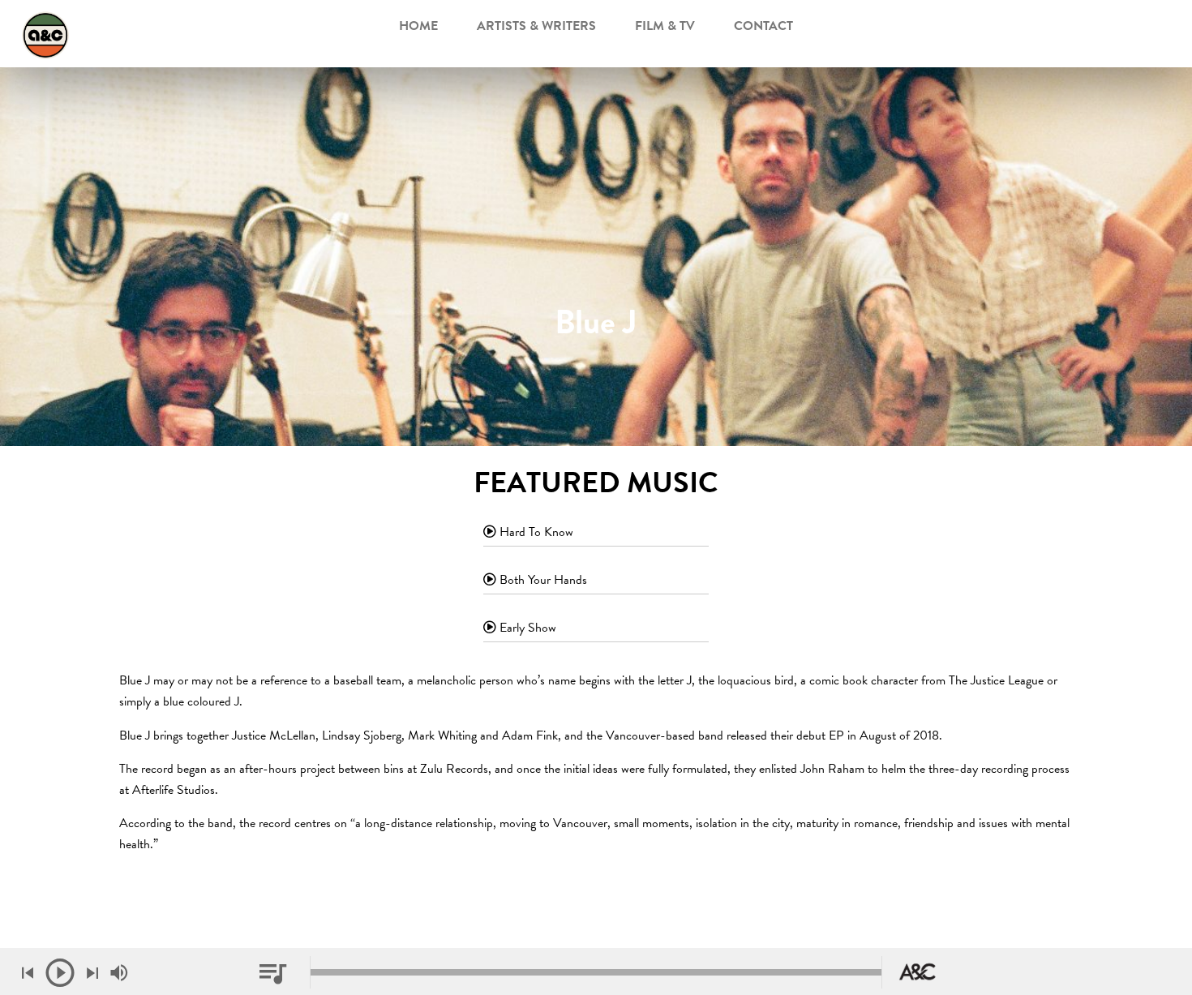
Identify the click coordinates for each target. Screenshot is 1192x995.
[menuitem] (418, 29)
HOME (418, 26)
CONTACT (763, 26)
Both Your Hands (541, 580)
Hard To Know (534, 532)
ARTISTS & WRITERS (536, 26)
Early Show (526, 627)
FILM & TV (665, 26)
